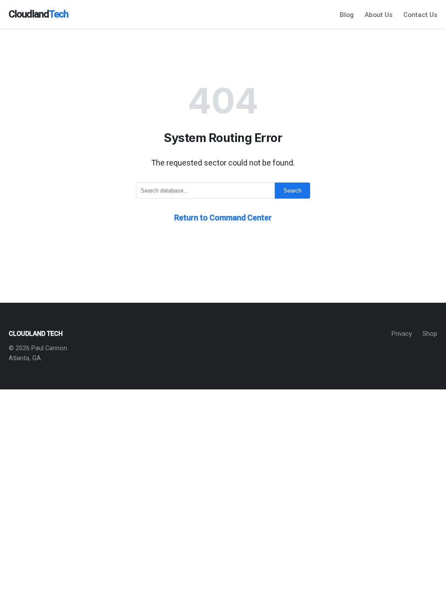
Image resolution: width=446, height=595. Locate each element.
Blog (347, 15)
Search (292, 190)
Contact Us (420, 15)
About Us (378, 15)
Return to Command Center (223, 217)
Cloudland (38, 14)
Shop (429, 334)
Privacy (402, 334)
